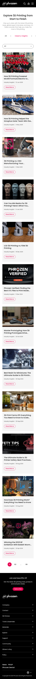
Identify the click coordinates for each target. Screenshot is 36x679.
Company (5, 605)
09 (26, 564)
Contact (5, 610)
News (4, 664)
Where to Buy (7, 649)
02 (15, 564)
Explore (4, 633)
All (6, 36)
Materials (5, 627)
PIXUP (10, 664)
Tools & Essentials (8, 622)
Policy (4, 655)
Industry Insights (21, 36)
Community (6, 644)
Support (5, 638)
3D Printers (6, 616)
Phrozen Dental (8, 667)
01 (9, 564)
